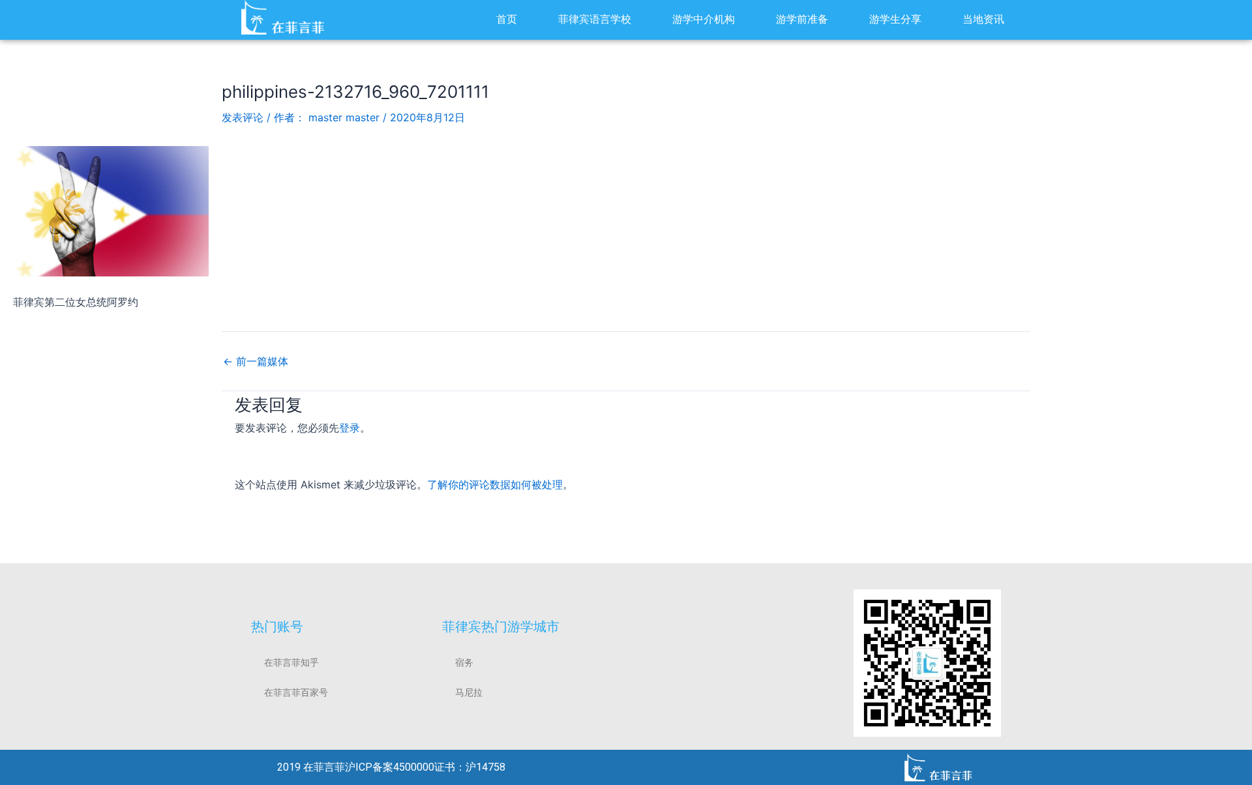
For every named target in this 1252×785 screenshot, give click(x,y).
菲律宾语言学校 (594, 19)
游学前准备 (802, 19)
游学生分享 (895, 19)
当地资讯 (983, 19)
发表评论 (242, 117)
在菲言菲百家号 (296, 692)
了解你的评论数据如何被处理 (495, 484)
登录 (349, 427)
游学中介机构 (703, 19)
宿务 (464, 662)
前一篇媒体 (255, 361)
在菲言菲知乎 (291, 662)
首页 (506, 19)
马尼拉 (469, 692)
